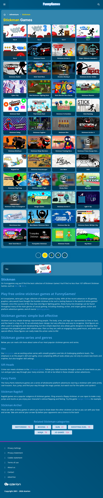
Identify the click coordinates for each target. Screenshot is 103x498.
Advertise (12, 477)
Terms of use (13, 462)
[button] (98, 4)
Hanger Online (84, 399)
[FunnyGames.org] (4, 14)
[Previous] (38, 255)
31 (62, 427)
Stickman (26, 14)
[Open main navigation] (4, 4)
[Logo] (51, 4)
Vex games (9, 353)
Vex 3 (23, 286)
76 (29, 427)
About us (11, 467)
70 (46, 432)
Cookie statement (15, 458)
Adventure (14, 14)
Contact (11, 472)
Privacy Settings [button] (14, 448)
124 (67, 432)
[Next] (64, 255)
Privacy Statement (15, 453)
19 (89, 427)
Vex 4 (17, 286)
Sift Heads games (37, 369)
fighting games (43, 309)
